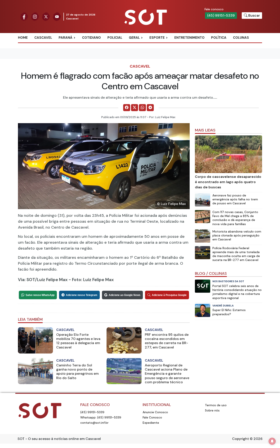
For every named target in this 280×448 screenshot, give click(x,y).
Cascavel (43, 37)
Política (218, 37)
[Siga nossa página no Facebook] (24, 16)
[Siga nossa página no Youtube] (56, 16)
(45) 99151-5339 (221, 15)
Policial (114, 37)
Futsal (160, 59)
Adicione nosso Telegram (81, 295)
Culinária (142, 45)
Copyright (240, 438)
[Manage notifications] (272, 441)
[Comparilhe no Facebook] (126, 107)
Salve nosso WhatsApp (40, 295)
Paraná (65, 37)
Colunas (241, 37)
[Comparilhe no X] (134, 107)
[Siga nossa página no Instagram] (35, 16)
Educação (142, 59)
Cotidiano (91, 37)
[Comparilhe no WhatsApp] (142, 107)
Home (23, 37)
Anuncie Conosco (155, 412)
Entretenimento (189, 37)
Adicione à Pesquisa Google (169, 295)
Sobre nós (212, 410)
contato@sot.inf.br (94, 423)
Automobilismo (168, 45)
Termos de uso (216, 405)
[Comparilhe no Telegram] (150, 107)
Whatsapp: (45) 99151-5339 (100, 417)
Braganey (72, 45)
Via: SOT (26, 279)
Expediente (151, 423)
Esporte (157, 37)
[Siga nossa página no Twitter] (46, 16)
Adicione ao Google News (124, 295)
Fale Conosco (152, 417)
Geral (134, 37)
